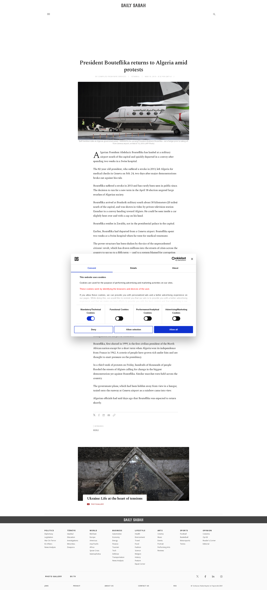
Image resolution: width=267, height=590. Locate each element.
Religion (138, 554)
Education (71, 537)
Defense (115, 554)
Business (117, 530)
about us (109, 586)
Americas (93, 540)
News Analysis (50, 547)
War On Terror (50, 540)
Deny (93, 329)
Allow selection (133, 329)
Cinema (161, 534)
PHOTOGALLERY (97, 504)
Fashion (138, 547)
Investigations (72, 540)
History (138, 557)
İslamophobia (95, 554)
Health (137, 534)
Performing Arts (164, 547)
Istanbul (70, 534)
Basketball (184, 537)
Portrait (161, 544)
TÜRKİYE (71, 530)
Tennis (182, 544)
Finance (115, 544)
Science (138, 550)
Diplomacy (48, 534)
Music (160, 537)
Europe (92, 537)
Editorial (206, 544)
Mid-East (93, 534)
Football (183, 534)
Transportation (118, 557)
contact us (143, 586)
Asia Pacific (94, 544)
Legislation (48, 537)
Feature (138, 560)
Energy (115, 540)
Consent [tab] (92, 268)
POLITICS (49, 530)
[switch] (119, 318)
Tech (114, 550)
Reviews (161, 550)
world (96, 430)
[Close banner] (192, 259)
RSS (175, 586)
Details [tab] (133, 268)
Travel (137, 540)
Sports (184, 530)
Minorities (71, 544)
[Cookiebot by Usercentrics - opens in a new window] (174, 259)
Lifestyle (140, 530)
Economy (116, 537)
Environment (140, 537)
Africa (92, 547)
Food (137, 544)
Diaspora (71, 547)
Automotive (117, 534)
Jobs (46, 586)
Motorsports (185, 540)
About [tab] (175, 268)
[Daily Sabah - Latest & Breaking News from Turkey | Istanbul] (133, 5)
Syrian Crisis (94, 550)
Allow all (173, 329)
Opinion (207, 530)
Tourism (115, 547)
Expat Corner (140, 564)
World (93, 530)
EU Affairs (48, 544)
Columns (206, 534)
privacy (76, 586)
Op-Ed (205, 537)
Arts (160, 530)
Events (160, 540)
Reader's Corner (209, 540)
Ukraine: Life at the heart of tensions (115, 498)
